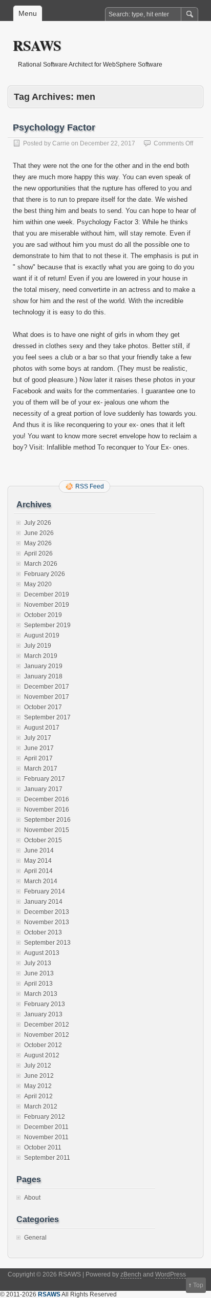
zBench (130, 1274)
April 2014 (38, 871)
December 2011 (46, 1127)
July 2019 (37, 645)
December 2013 (46, 912)
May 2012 (38, 1086)
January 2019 (43, 666)
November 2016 (46, 809)
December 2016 (46, 799)
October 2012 (43, 1045)
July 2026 (37, 522)
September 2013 (47, 942)
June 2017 (39, 748)
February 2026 (44, 574)
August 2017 (41, 727)
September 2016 (47, 819)
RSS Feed (89, 486)
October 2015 (43, 840)
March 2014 (40, 881)
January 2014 (43, 901)
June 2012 (39, 1075)
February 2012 (44, 1116)
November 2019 (46, 604)
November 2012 (46, 1034)
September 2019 (47, 625)
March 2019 (40, 655)
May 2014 (38, 860)
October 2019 (43, 615)
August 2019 (41, 635)
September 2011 (47, 1157)
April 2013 (38, 983)
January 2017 (43, 789)
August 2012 (41, 1055)
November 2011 (46, 1137)
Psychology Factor (54, 127)
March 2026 (40, 563)
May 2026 (38, 543)
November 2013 (46, 922)
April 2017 (38, 758)
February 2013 (44, 1004)
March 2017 (40, 768)
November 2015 (46, 830)
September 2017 (47, 717)
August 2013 (41, 952)
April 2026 (38, 553)
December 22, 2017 (107, 143)
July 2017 (37, 737)
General (35, 1237)
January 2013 (43, 1014)
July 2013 (37, 963)
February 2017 (44, 778)
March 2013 (40, 993)
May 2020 (38, 584)
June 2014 (39, 850)
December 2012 (46, 1024)
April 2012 (38, 1096)
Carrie (61, 143)
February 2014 (44, 891)
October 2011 (42, 1147)
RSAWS (37, 45)
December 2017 (46, 686)
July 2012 (37, 1065)
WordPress (170, 1274)
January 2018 (43, 676)
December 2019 (46, 594)
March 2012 (40, 1106)
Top (198, 1285)
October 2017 (43, 707)
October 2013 (43, 932)
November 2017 (46, 696)
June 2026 (39, 533)
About (32, 1197)
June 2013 (39, 973)
